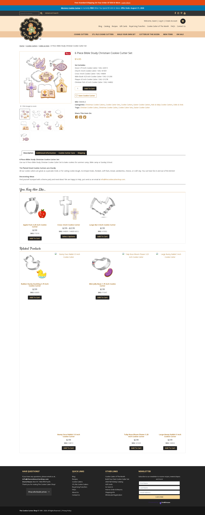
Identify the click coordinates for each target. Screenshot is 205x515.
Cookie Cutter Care (67, 153)
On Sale (180, 34)
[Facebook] (175, 13)
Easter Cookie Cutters (141, 105)
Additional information (46, 153)
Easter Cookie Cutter (142, 107)
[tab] (28, 153)
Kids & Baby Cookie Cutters (161, 105)
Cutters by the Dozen (149, 34)
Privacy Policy (66, 511)
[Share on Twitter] (84, 117)
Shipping (81, 153)
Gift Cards (123, 26)
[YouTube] (185, 13)
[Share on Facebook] (76, 117)
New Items (168, 34)
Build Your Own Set (126, 34)
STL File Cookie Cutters (103, 34)
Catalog (107, 26)
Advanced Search (51, 13)
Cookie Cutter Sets (113, 105)
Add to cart (89, 88)
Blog (100, 26)
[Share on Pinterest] (80, 117)
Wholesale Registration (113, 495)
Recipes (115, 26)
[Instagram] (178, 13)
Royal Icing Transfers (137, 26)
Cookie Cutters (81, 34)
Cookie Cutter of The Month (158, 26)
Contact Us (181, 26)
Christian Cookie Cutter (89, 107)
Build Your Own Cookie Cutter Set (117, 479)
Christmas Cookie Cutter (108, 107)
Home (21, 46)
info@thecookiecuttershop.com (113, 179)
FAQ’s (173, 26)
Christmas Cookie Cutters (95, 105)
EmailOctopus (166, 502)
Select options (68, 236)
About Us (75, 492)
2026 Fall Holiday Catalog (114, 482)
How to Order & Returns (113, 489)
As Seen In (109, 487)
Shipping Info (110, 492)
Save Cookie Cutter (87, 95)
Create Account (171, 21)
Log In (161, 21)
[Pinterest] (181, 13)
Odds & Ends (44, 46)
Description (28, 153)
